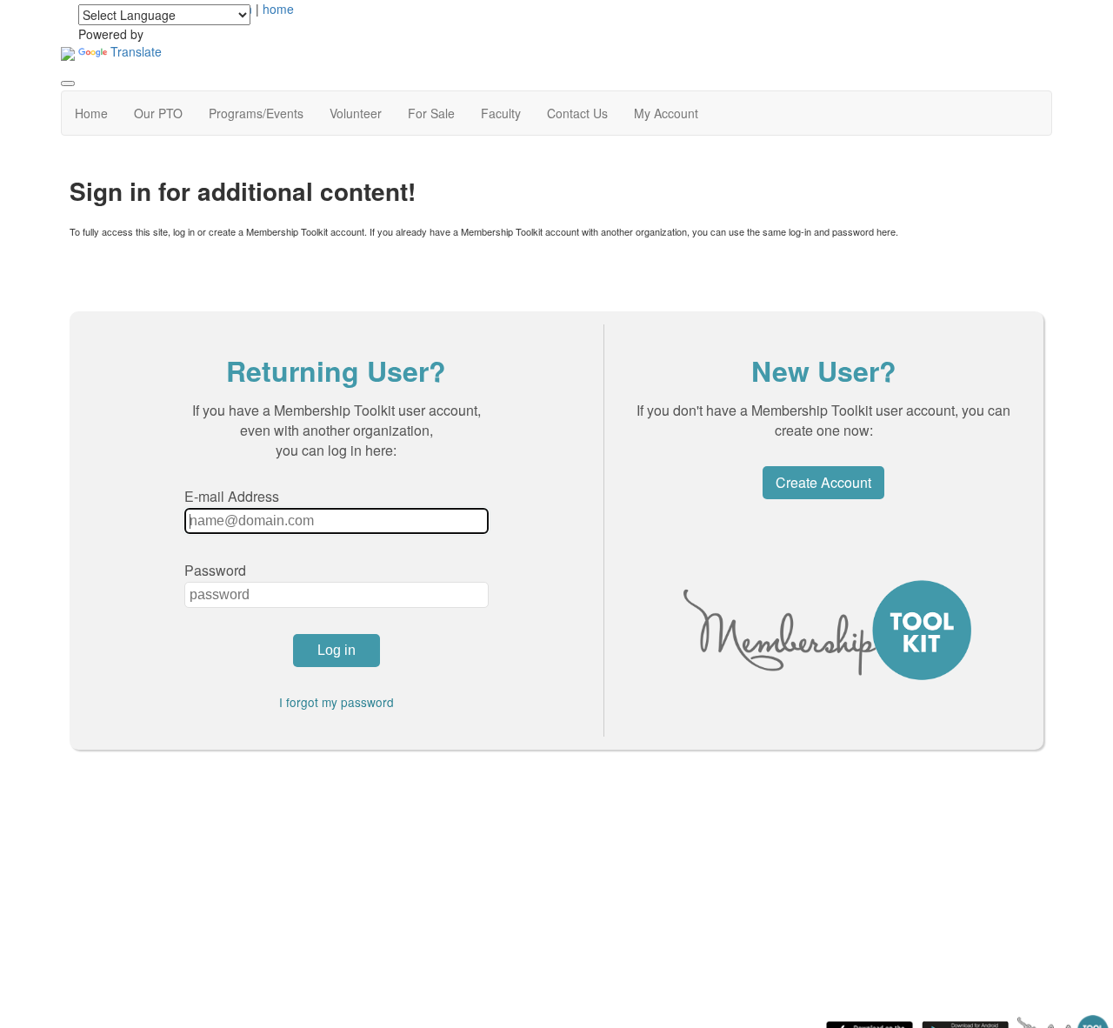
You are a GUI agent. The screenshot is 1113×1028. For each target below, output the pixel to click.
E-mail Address (231, 496)
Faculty (501, 113)
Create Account (823, 482)
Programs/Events (256, 113)
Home (91, 113)
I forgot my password (336, 702)
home (278, 8)
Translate (136, 51)
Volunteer (356, 113)
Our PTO (158, 113)
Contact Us (577, 113)
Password (215, 570)
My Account (666, 113)
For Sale (431, 113)
